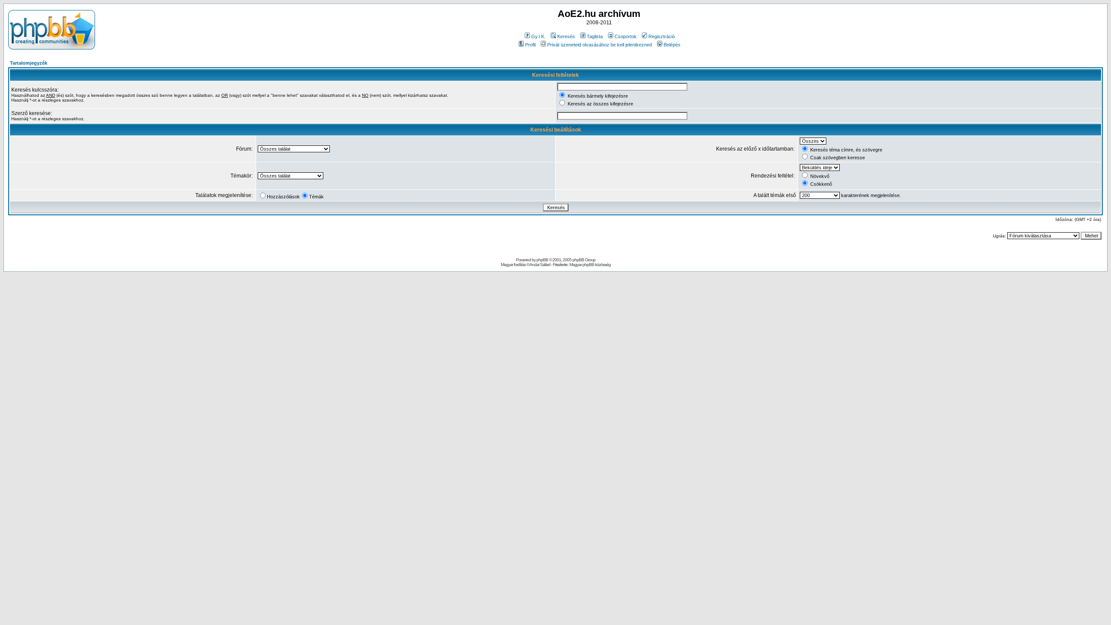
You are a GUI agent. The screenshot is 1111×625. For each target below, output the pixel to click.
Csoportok (626, 36)
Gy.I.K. (538, 36)
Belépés (672, 44)
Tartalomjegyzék (28, 63)
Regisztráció (661, 36)
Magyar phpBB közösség (590, 264)
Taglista (595, 36)
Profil (530, 44)
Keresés (566, 36)
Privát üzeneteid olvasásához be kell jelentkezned (599, 44)
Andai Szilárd (539, 264)
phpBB (542, 259)
